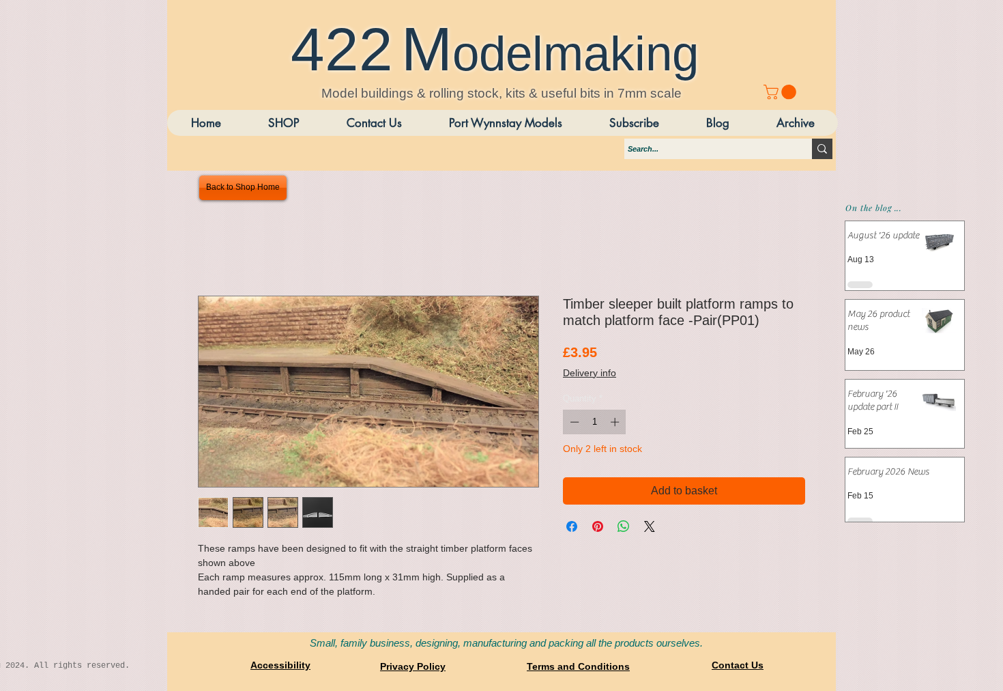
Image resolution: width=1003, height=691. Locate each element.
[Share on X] (649, 526)
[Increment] (616, 422)
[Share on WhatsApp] (623, 526)
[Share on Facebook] (572, 526)
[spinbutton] (594, 422)
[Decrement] (573, 422)
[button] (795, 123)
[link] (782, 92)
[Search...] (822, 149)
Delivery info (589, 372)
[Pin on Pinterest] (598, 526)
